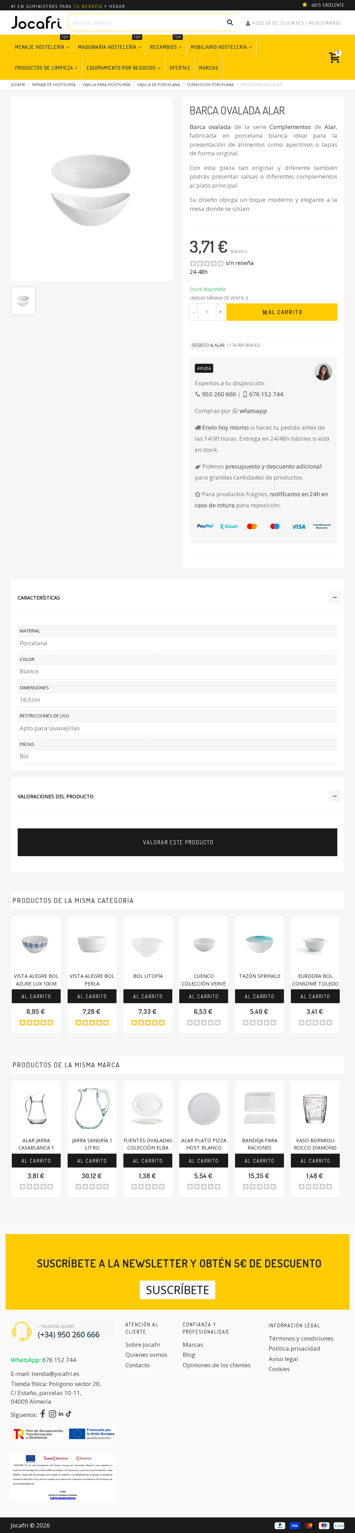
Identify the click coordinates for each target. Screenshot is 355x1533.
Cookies (279, 1369)
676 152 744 (59, 1360)
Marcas (208, 67)
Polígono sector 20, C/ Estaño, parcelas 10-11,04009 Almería (56, 1392)
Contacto (137, 1365)
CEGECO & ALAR (208, 345)
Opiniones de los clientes (217, 1365)
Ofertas (180, 67)
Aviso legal (283, 1359)
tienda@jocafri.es (55, 1374)
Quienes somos (146, 1355)
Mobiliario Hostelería (219, 47)
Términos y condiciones (301, 1338)
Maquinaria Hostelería (109, 43)
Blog (189, 1355)
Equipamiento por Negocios (121, 67)
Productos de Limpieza (44, 67)
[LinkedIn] (61, 1415)
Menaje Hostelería (42, 43)
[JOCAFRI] (37, 22)
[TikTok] (69, 1415)
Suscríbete (177, 1289)
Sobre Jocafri (143, 1345)
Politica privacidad (294, 1348)
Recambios (165, 43)
